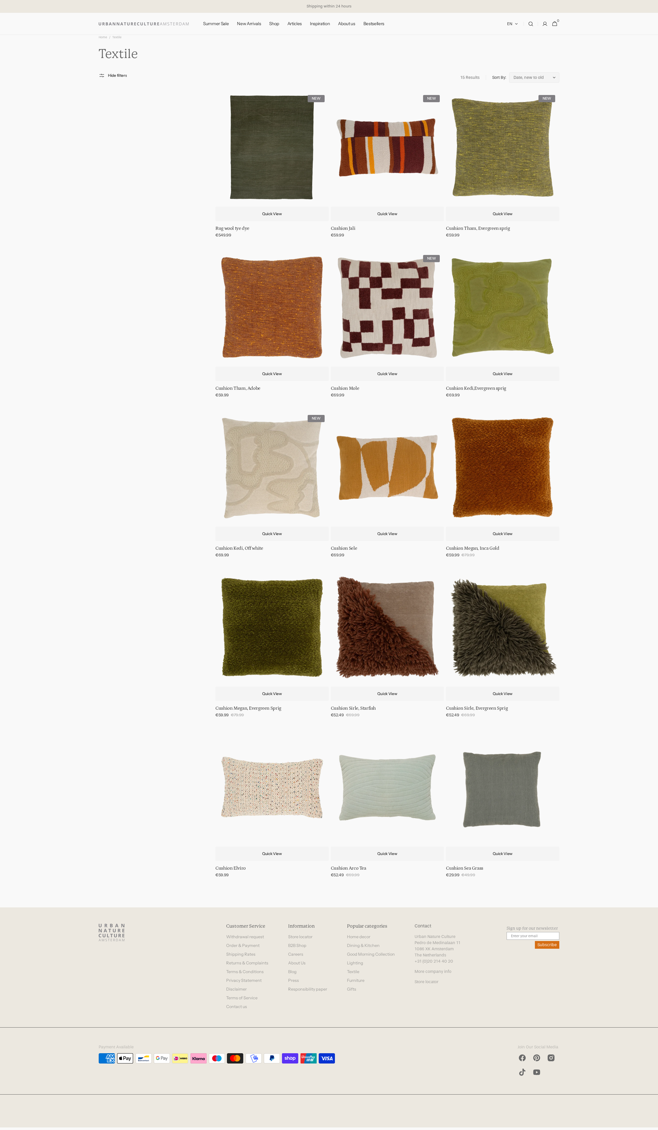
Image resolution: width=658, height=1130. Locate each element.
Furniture (355, 980)
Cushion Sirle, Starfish (353, 708)
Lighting (355, 962)
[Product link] (272, 168)
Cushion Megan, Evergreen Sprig (248, 708)
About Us (297, 962)
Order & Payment (243, 945)
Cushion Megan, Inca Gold (472, 548)
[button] (531, 24)
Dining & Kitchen (363, 945)
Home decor (358, 936)
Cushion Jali (343, 228)
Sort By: (499, 77)
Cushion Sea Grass (464, 868)
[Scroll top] (652, 1124)
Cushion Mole (345, 388)
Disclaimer (236, 989)
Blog (292, 971)
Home (103, 37)
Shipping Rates (240, 954)
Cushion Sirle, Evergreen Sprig (477, 708)
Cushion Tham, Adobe (237, 388)
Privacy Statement (244, 980)
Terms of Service (242, 997)
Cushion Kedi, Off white (239, 548)
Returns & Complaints (247, 962)
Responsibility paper (307, 989)
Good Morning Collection (371, 954)
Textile (353, 971)
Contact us (236, 1006)
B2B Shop (297, 945)
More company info (433, 971)
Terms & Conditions (245, 971)
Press (293, 980)
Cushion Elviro (230, 868)
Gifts (351, 989)
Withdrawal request (245, 936)
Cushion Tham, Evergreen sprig (478, 228)
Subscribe (547, 944)
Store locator (300, 936)
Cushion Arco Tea (348, 868)
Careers (295, 954)
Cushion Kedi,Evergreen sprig (476, 388)
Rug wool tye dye (232, 228)
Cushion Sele (344, 548)
